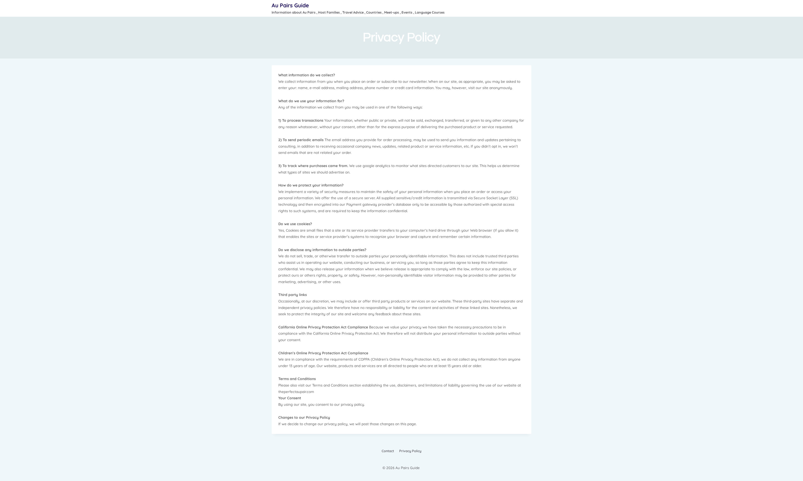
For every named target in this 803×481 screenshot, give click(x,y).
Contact (388, 451)
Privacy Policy (410, 451)
